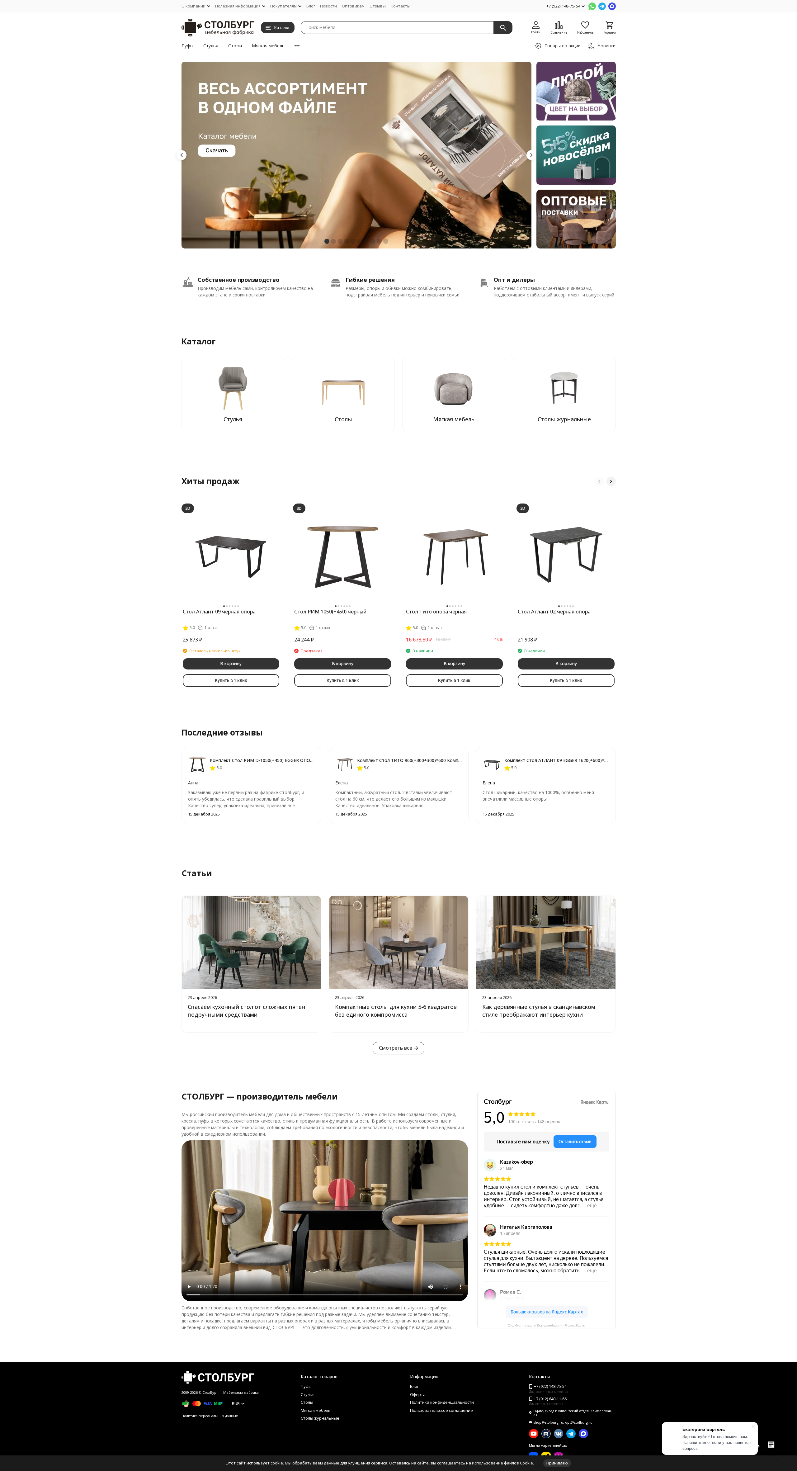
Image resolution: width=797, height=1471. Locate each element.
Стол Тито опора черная (436, 611)
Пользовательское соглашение (441, 1410)
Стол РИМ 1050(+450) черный (330, 611)
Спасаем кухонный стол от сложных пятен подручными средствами (246, 1010)
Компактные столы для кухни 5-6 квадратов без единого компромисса (396, 1010)
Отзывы (378, 6)
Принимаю (557, 1463)
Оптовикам (353, 6)
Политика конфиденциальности (442, 1402)
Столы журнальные (320, 1418)
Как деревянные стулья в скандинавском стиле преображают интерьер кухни (538, 1010)
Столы (235, 46)
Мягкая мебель (268, 46)
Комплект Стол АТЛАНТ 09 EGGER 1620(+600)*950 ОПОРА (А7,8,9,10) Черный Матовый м (556, 760)
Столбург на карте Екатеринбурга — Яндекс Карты (546, 1325)
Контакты (400, 6)
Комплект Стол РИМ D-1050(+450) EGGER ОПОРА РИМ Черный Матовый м (262, 760)
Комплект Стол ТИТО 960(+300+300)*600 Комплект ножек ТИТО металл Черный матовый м (409, 760)
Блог (310, 6)
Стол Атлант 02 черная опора (554, 611)
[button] (181, 155)
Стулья (210, 46)
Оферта (418, 1394)
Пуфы (187, 46)
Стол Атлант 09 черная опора (219, 611)
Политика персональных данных (210, 1415)
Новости (328, 6)
